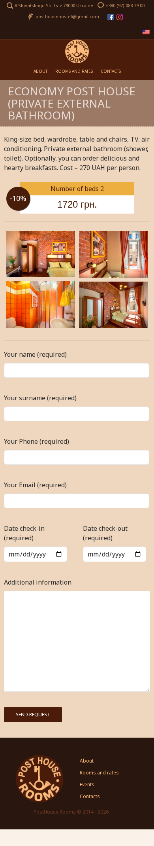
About (40, 71)
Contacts (111, 71)
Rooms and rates (74, 71)
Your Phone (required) (36, 441)
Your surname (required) (40, 398)
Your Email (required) (35, 485)
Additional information (37, 582)
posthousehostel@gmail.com (67, 16)
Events (87, 784)
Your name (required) (35, 354)
